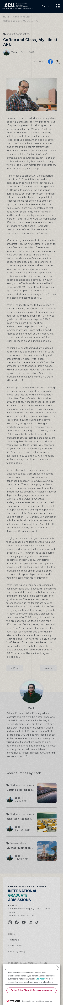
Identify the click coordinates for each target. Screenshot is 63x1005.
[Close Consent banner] (57, 966)
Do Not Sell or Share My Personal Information (31, 990)
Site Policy (40, 979)
